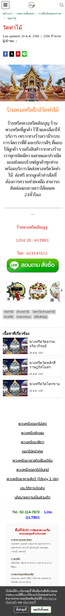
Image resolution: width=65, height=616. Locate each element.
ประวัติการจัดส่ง (32, 488)
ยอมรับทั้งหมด (41, 609)
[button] (60, 5)
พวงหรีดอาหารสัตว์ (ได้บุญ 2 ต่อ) (32, 479)
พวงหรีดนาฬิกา (32, 442)
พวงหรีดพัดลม (32, 433)
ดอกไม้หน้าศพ (32, 451)
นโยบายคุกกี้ (29, 602)
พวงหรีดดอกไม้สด (32, 423)
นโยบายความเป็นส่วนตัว (32, 497)
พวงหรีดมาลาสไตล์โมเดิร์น (32, 460)
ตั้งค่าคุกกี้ (21, 609)
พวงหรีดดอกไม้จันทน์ (32, 469)
